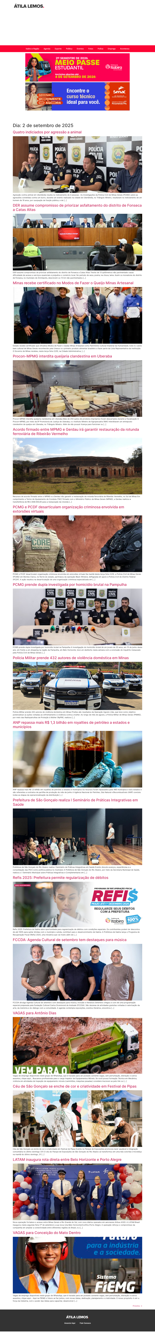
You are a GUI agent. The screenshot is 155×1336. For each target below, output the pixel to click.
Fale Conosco (85, 1323)
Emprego (112, 48)
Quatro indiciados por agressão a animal (47, 132)
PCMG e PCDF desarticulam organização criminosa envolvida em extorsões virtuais (68, 509)
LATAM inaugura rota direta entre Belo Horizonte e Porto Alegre (67, 1159)
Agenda (47, 48)
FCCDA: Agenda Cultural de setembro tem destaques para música (70, 940)
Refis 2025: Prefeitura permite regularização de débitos (60, 877)
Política (69, 48)
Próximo (137, 1306)
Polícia (100, 48)
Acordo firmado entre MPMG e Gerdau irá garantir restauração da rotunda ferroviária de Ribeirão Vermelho (76, 431)
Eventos (80, 48)
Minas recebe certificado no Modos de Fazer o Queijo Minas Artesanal (73, 283)
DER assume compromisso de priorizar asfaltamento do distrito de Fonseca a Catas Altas (77, 207)
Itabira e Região (32, 48)
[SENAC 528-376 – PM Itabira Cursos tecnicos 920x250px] (77, 110)
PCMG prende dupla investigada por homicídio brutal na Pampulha (70, 584)
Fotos (90, 48)
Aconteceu (124, 48)
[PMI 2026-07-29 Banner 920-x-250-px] (77, 81)
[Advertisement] (77, 28)
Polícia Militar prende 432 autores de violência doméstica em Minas (71, 658)
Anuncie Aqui (69, 1323)
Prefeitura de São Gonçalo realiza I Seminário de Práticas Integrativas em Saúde (75, 802)
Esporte (58, 48)
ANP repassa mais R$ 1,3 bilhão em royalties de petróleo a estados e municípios (71, 724)
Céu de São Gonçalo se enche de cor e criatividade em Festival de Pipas (75, 1086)
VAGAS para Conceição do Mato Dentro (47, 1232)
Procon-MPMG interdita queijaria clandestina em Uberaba (62, 356)
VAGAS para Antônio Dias (34, 1013)
